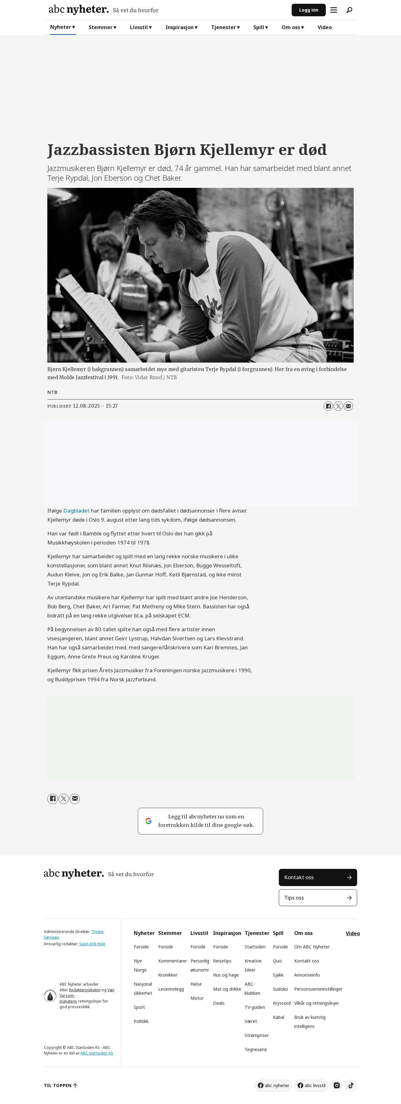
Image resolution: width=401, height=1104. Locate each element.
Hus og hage (226, 975)
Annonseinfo (307, 975)
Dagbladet (76, 510)
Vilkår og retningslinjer (316, 1003)
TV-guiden (255, 1007)
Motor (197, 998)
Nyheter (60, 26)
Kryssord (282, 1003)
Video (325, 27)
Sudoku (280, 989)
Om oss (291, 27)
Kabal (278, 1017)
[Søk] (349, 10)
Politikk (141, 1021)
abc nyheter (277, 1085)
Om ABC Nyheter (312, 947)
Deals (219, 1003)
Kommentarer (172, 961)
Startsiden (255, 947)
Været (251, 1021)
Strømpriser (257, 1035)
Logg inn (308, 10)
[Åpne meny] (333, 10)
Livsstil (139, 27)
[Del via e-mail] (348, 406)
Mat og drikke (227, 989)
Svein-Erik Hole (92, 944)
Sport (139, 1007)
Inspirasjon (179, 27)
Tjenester (223, 27)
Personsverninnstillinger (318, 989)
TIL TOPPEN (57, 1085)
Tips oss (294, 897)
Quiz (277, 961)
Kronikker (167, 975)
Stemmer (100, 27)
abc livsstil (315, 1085)
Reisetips (222, 961)
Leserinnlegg (171, 989)
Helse (196, 984)
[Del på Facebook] (328, 406)
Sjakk (278, 975)
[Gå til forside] (168, 10)
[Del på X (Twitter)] (338, 406)
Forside (141, 947)
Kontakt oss (299, 877)
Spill (258, 27)
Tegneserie (256, 1049)
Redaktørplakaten (85, 990)
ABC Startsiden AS (97, 1053)
